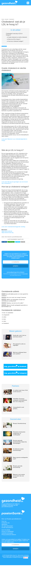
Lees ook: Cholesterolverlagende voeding (13, 226)
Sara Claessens (8, 236)
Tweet (18, 241)
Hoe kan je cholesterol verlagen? (15, 41)
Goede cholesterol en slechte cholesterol (17, 37)
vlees (4, 319)
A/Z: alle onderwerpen (7, 526)
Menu (28, 3)
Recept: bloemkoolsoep (19, 423)
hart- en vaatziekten (8, 312)
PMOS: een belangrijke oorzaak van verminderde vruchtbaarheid (13, 300)
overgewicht (6, 314)
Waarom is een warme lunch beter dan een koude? (19, 476)
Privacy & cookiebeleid (7, 531)
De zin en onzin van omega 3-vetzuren (16, 297)
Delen (5, 241)
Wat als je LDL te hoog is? (14, 39)
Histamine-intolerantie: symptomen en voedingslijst (19, 433)
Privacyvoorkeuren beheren (9, 534)
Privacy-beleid (25, 273)
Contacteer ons (6, 522)
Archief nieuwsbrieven (7, 527)
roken (4, 321)
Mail (23, 241)
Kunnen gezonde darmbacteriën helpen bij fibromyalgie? (20, 442)
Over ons (4, 521)
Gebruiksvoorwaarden (7, 533)
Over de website (6, 530)
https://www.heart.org (7, 232)
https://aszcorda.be (7, 231)
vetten (4, 317)
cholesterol (6, 323)
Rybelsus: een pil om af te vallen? (15, 303)
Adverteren (4, 524)
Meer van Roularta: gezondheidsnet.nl (11, 519)
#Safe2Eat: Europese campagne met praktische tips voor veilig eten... (20, 400)
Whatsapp (11, 241)
